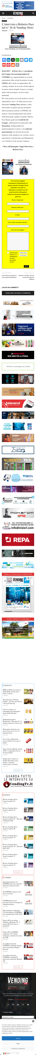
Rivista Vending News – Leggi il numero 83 (10, 800)
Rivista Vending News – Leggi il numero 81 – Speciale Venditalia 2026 (12, 819)
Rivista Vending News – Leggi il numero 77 (10, 855)
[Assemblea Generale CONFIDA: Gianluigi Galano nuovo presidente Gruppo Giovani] (28, 945)
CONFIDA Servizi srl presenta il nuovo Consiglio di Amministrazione (12, 902)
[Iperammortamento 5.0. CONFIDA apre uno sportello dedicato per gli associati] (28, 883)
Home (3, 18)
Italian (8, 1053)
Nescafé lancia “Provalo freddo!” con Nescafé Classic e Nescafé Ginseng (12, 701)
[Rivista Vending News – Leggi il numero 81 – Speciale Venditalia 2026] (28, 818)
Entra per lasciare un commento (18, 293)
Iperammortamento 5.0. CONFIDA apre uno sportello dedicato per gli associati (12, 884)
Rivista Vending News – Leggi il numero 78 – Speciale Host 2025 (12, 846)
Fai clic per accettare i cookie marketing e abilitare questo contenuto (18, 630)
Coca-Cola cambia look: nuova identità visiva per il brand (11, 741)
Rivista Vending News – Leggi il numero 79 (10, 837)
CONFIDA (10, 18)
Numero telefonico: (18, 207)
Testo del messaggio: (18, 230)
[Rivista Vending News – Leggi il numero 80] (28, 828)
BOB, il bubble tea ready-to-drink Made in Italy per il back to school (12, 692)
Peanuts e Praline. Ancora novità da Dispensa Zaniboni (26, 277)
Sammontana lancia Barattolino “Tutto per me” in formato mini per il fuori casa (12, 721)
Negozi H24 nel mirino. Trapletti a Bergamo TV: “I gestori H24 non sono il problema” (11, 923)
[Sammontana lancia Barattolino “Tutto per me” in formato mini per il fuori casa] (28, 721)
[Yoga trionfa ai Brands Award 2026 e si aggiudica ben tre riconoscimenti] (28, 750)
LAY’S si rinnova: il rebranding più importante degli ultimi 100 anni (11, 711)
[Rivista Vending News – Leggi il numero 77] (28, 856)
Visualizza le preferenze (18, 1048)
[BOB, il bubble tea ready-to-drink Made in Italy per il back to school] (28, 691)
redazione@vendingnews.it (21, 999)
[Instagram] (13, 1004)
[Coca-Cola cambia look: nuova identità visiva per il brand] (28, 740)
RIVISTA (7, 795)
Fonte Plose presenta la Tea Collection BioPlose (9, 276)
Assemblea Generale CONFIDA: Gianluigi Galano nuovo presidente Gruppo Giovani (12, 946)
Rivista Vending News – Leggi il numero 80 (10, 828)
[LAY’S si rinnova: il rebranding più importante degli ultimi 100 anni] (28, 711)
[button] (33, 1021)
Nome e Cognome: (18, 200)
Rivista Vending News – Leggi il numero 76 (10, 864)
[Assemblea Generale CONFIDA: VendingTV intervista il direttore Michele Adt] (28, 957)
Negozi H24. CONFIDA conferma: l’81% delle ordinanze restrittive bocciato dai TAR (12, 935)
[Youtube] (28, 1005)
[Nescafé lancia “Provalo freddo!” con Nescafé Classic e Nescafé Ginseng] (28, 701)
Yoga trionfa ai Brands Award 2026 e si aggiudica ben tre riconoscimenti (12, 751)
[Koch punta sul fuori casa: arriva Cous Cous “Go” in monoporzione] (28, 730)
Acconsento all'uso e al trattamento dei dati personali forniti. (13, 257)
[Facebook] (8, 1005)
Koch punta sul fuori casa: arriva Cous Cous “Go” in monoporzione (11, 731)
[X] (23, 1005)
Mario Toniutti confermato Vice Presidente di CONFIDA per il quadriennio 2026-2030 (12, 912)
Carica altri (17, 770)
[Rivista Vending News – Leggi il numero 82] (28, 809)
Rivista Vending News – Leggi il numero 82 (10, 809)
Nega (18, 1043)
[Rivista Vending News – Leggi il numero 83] (28, 801)
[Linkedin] (18, 1005)
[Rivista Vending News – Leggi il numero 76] (28, 864)
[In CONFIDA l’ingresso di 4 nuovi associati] (28, 893)
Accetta (18, 1038)
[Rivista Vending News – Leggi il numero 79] (28, 837)
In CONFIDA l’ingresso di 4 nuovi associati (12, 893)
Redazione (4, 30)
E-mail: (18, 215)
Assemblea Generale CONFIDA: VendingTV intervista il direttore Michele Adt (12, 958)
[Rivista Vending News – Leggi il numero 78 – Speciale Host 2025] (28, 846)
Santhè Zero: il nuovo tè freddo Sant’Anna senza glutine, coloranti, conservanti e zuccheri (10, 761)
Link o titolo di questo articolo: (18, 222)
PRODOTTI (8, 685)
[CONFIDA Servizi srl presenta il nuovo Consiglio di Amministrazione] (28, 902)
